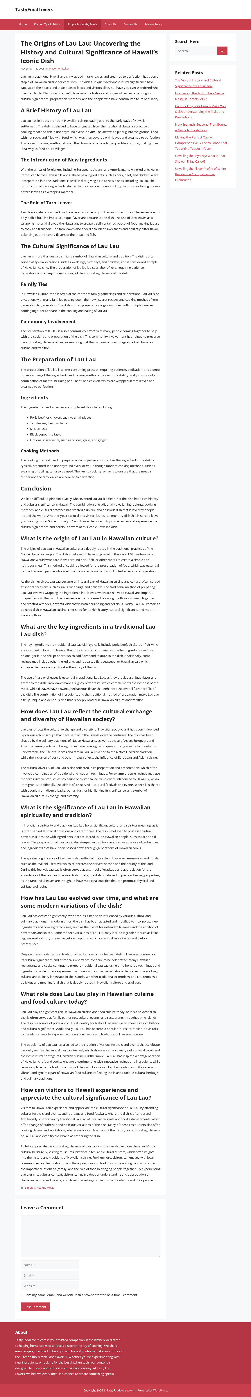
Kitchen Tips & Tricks (47, 24)
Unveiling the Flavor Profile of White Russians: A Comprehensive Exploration (200, 174)
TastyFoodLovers (34, 9)
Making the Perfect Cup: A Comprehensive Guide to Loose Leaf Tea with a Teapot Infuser (201, 143)
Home (23, 24)
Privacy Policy (153, 24)
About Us (110, 24)
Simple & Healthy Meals (82, 24)
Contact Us (130, 24)
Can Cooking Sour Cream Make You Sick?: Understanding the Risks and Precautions (200, 111)
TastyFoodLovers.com (121, 1390)
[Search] (222, 51)
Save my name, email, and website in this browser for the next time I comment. (81, 1295)
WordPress (160, 1390)
